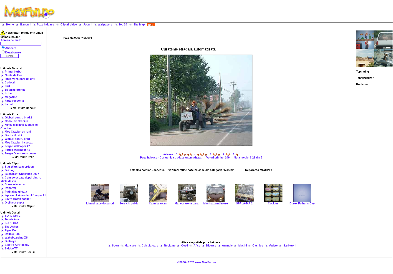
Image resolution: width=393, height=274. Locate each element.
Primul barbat (13, 71)
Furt (7, 86)
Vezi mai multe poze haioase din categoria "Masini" (201, 170)
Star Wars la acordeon (19, 166)
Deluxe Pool (12, 234)
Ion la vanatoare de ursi (20, 78)
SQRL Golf (11, 223)
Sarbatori (289, 245)
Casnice (257, 245)
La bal (9, 104)
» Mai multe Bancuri (23, 108)
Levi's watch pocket (17, 199)
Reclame (170, 245)
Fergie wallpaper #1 (17, 149)
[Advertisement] (225, 11)
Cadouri (10, 82)
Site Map (139, 24)
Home (10, 24)
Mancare (130, 245)
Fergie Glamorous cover (20, 153)
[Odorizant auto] (383, 39)
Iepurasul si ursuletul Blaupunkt (25, 195)
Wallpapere (105, 24)
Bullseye (10, 241)
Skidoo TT (11, 248)
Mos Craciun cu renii (18, 131)
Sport (115, 245)
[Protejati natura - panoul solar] (365, 57)
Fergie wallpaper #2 (17, 146)
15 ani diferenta (15, 89)
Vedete (273, 245)
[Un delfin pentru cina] (383, 57)
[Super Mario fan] (365, 39)
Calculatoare (150, 245)
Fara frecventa (14, 100)
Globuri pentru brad (17, 139)
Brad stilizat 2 (14, 135)
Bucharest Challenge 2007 (22, 174)
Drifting (9, 170)
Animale (227, 245)
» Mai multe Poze (23, 157)
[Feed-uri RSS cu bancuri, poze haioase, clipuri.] (151, 24)
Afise (197, 245)
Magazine (11, 97)
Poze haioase (45, 24)
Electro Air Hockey (17, 244)
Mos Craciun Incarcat (19, 142)
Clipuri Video (68, 24)
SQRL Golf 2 (12, 215)
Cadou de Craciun (16, 121)
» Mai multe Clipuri (23, 206)
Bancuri (25, 24)
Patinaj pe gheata (16, 191)
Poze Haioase (72, 37)
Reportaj (10, 188)
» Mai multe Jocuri (23, 252)
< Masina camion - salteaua (147, 170)
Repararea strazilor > (259, 170)
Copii (184, 245)
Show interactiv (15, 184)
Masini (87, 37)
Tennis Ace (12, 219)
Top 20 (123, 24)
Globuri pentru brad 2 (18, 117)
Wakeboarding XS (16, 237)
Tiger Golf (11, 230)
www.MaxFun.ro (205, 262)
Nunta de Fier (13, 75)
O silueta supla (14, 202)
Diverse (211, 245)
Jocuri (87, 24)
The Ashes (12, 226)
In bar (8, 93)
